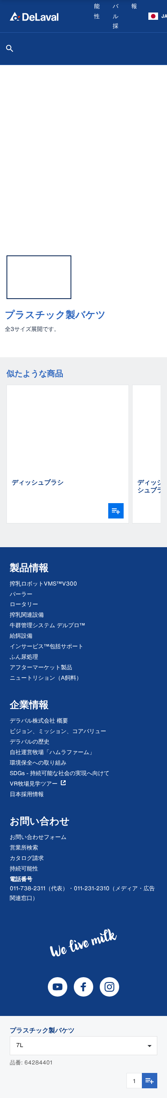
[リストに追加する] (149, 1080)
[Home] (34, 16)
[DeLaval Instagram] (109, 987)
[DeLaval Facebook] (83, 987)
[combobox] (83, 1045)
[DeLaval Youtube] (58, 987)
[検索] (9, 48)
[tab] (38, 277)
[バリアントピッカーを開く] (116, 510)
